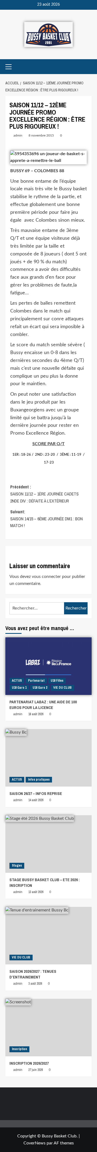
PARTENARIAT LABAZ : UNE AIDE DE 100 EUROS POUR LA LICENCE (43, 704)
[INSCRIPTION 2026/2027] (48, 1027)
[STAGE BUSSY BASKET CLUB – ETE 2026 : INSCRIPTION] (48, 844)
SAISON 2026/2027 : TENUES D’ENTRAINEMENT (32, 974)
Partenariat (36, 680)
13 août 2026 (35, 892)
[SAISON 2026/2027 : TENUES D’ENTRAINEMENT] (48, 935)
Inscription (19, 1049)
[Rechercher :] (36, 608)
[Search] (88, 66)
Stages (17, 865)
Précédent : (44, 494)
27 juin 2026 (35, 1070)
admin (17, 135)
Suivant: (46, 518)
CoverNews (34, 1143)
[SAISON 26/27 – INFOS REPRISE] (48, 758)
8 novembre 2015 (41, 135)
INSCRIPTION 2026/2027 (29, 1063)
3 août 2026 (35, 983)
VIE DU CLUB (62, 687)
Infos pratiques (39, 779)
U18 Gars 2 (40, 687)
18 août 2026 (35, 714)
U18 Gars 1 (19, 687)
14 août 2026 (35, 800)
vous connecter (46, 576)
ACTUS (17, 680)
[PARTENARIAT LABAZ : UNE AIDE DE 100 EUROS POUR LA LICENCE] (48, 666)
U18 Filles (57, 680)
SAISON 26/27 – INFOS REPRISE (35, 793)
